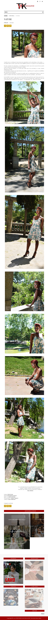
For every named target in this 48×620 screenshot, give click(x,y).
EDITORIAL (11, 15)
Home (5, 15)
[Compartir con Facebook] (5, 26)
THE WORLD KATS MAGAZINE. (23, 618)
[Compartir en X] (8, 26)
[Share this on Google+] (10, 26)
